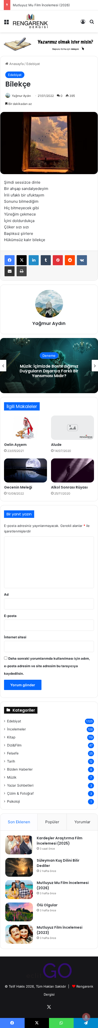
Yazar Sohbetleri (20, 785)
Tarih (11, 761)
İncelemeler (16, 729)
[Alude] (72, 428)
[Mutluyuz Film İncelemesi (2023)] (19, 934)
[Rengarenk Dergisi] (30, 21)
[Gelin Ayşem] (25, 428)
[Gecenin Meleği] (25, 470)
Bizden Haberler (20, 769)
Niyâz (49, 371)
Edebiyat (33, 64)
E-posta (10, 616)
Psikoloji (13, 801)
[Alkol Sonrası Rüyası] (72, 470)
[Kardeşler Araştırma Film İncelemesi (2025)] (19, 845)
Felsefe (13, 753)
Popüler (52, 821)
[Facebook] (10, 260)
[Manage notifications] (86, 1017)
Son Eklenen (19, 821)
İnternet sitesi (15, 637)
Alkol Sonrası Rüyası (69, 487)
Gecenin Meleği (18, 487)
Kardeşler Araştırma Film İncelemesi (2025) (59, 841)
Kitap (11, 737)
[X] (22, 260)
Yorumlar (82, 821)
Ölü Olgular (47, 905)
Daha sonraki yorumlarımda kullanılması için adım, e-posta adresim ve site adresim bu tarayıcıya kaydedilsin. (47, 665)
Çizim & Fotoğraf (20, 793)
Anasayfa (16, 64)
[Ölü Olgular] (19, 912)
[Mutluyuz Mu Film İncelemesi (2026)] (19, 889)
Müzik (11, 777)
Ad (6, 594)
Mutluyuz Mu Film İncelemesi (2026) (41, 5)
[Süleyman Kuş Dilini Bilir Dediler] (19, 867)
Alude (56, 444)
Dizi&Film (14, 745)
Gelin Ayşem (15, 444)
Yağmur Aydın (21, 96)
